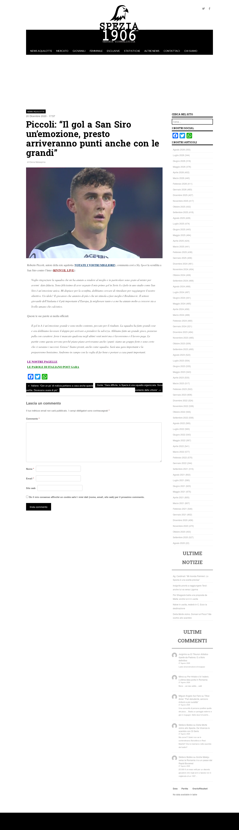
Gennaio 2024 (180, 326)
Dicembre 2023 (180, 331)
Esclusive (113, 50)
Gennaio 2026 (180, 189)
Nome (30, 468)
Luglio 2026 (178, 155)
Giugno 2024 (179, 297)
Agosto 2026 (179, 149)
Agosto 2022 (179, 423)
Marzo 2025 (178, 246)
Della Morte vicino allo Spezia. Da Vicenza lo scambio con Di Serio (194, 728)
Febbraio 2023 (180, 389)
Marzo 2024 (178, 314)
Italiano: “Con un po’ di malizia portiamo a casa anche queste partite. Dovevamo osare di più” (59, 388)
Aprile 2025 (178, 240)
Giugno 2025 (179, 229)
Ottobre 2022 (179, 411)
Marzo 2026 (178, 178)
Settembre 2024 (180, 280)
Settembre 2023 (180, 349)
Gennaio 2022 (180, 463)
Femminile (96, 50)
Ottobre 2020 (179, 531)
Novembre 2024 (180, 269)
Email (30, 478)
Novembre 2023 (180, 337)
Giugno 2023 (179, 366)
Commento (33, 418)
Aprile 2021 (178, 497)
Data (175, 788)
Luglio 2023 (178, 360)
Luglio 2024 (178, 292)
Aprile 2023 (178, 377)
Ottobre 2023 (179, 343)
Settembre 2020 (180, 537)
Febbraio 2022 (180, 457)
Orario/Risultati (200, 788)
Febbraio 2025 (180, 252)
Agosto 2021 (179, 474)
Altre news (151, 50)
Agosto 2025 (179, 217)
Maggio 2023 (179, 371)
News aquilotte (41, 50)
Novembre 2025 (180, 200)
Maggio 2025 (179, 235)
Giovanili (79, 50)
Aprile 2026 (178, 172)
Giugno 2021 (179, 485)
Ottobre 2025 (179, 206)
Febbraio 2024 (180, 320)
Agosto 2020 (179, 542)
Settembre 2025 (180, 212)
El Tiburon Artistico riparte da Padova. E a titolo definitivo (193, 657)
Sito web (31, 488)
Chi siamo (190, 50)
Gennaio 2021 (180, 514)
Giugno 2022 (179, 434)
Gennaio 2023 (180, 394)
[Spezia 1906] (119, 45)
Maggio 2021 (179, 491)
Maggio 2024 (179, 303)
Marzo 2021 (178, 503)
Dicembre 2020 (180, 520)
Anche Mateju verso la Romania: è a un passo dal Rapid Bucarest (195, 760)
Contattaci (172, 50)
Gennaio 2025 (180, 257)
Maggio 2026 (179, 166)
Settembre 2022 (180, 417)
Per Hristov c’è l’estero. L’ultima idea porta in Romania (194, 678)
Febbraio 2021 (180, 508)
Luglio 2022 (178, 428)
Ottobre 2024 (179, 274)
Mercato (62, 50)
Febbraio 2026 (180, 183)
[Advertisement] (119, 81)
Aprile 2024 (178, 309)
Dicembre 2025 (180, 195)
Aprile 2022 (178, 446)
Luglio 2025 (178, 223)
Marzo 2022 (178, 451)
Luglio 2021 (178, 480)
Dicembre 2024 (180, 263)
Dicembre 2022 (180, 400)
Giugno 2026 (179, 160)
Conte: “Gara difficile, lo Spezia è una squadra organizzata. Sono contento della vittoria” (130, 387)
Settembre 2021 (180, 468)
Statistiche (132, 50)
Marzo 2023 (178, 383)
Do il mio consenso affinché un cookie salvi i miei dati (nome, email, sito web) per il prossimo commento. (87, 497)
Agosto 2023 (179, 354)
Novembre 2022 (180, 406)
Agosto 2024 (179, 286)
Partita (184, 788)
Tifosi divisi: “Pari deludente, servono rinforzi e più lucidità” (194, 699)
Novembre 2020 (180, 525)
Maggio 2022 (179, 440)
